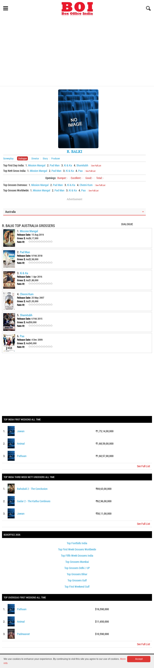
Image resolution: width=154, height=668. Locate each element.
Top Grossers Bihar (77, 574)
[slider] (40, 241)
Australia (10, 212)
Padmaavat (23, 634)
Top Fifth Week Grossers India (77, 555)
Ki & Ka (68, 165)
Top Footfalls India (77, 543)
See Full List (96, 165)
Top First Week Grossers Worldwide (77, 549)
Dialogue (22, 158)
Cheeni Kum (86, 185)
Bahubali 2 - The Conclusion (32, 489)
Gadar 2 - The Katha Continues (33, 501)
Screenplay (8, 158)
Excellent (75, 178)
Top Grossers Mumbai (77, 562)
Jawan (20, 431)
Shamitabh (82, 165)
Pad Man (55, 165)
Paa (80, 171)
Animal (21, 443)
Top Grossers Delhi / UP (77, 568)
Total (99, 178)
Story (45, 158)
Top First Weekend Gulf (77, 586)
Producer (55, 158)
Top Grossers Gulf (77, 580)
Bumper (61, 178)
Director (35, 158)
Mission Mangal (36, 165)
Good (88, 178)
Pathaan (21, 456)
